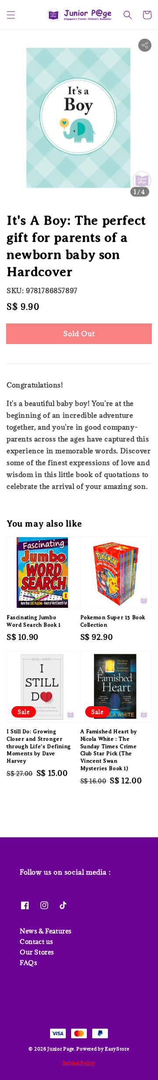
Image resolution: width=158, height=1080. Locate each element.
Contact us (36, 941)
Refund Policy (78, 1063)
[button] (11, 15)
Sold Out (79, 333)
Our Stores (37, 952)
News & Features (46, 931)
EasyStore (117, 1049)
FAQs (28, 962)
